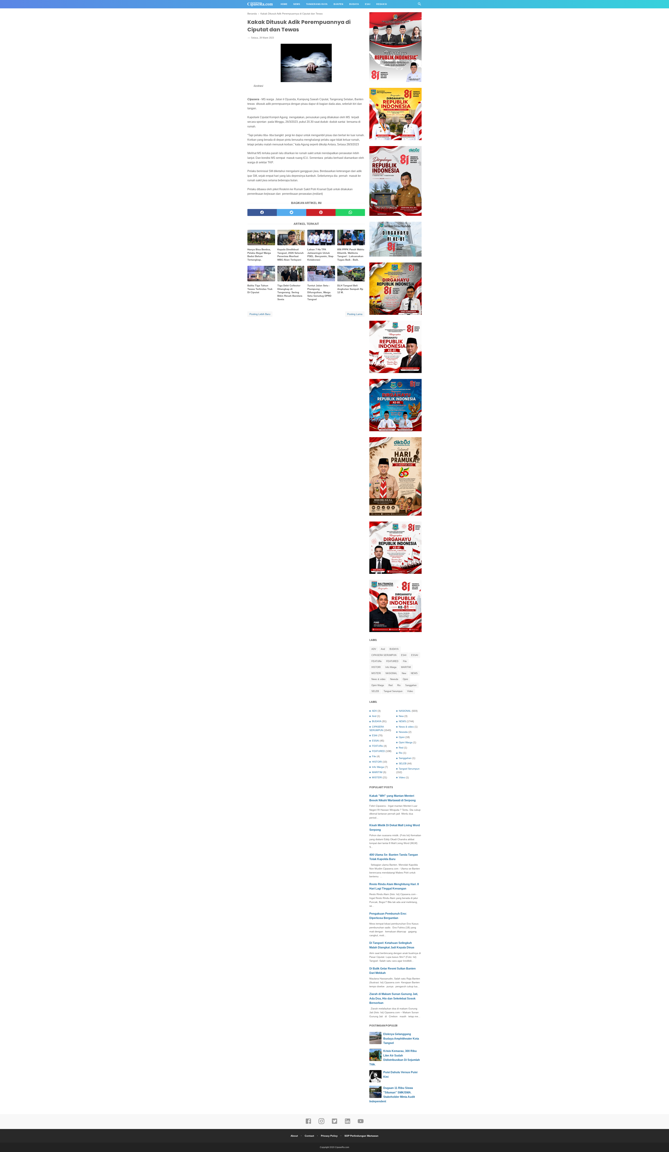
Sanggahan (411, 685)
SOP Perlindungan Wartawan (361, 1135)
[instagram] (321, 1123)
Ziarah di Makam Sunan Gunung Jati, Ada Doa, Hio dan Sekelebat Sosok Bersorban (393, 998)
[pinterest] (321, 212)
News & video (378, 679)
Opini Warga (377, 685)
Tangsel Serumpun (393, 691)
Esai (367, 4)
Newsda (394, 679)
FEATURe (376, 661)
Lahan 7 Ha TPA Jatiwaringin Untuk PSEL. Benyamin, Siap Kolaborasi (320, 254)
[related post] (261, 237)
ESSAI (414, 655)
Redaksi (381, 4)
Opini (405, 679)
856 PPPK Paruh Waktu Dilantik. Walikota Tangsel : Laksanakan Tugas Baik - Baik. (350, 254)
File (405, 661)
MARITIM (406, 667)
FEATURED (392, 661)
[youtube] (360, 1123)
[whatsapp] (350, 212)
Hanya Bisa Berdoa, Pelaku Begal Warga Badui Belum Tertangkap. (259, 254)
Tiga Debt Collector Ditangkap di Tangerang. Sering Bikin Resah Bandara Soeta (289, 292)
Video (410, 691)
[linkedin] (347, 1123)
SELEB (375, 691)
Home (284, 4)
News (296, 4)
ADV (373, 649)
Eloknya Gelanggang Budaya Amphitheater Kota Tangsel (401, 1038)
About (294, 1135)
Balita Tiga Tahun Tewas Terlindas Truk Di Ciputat (259, 289)
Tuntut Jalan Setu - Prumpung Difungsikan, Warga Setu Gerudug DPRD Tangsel (319, 292)
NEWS (414, 673)
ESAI (403, 655)
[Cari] (419, 5)
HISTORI (376, 667)
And (383, 649)
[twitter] (291, 212)
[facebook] (262, 212)
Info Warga (390, 667)
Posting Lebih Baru (259, 314)
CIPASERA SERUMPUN (383, 655)
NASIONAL (391, 673)
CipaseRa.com (342, 1147)
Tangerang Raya (317, 4)
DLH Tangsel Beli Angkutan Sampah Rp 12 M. (350, 289)
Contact (309, 1135)
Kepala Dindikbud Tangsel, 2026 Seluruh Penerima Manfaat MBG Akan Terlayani (290, 254)
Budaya (354, 4)
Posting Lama (354, 314)
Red (391, 685)
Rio (399, 685)
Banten (338, 4)
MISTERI (376, 673)
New (404, 673)
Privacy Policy (329, 1135)
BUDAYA (394, 649)
